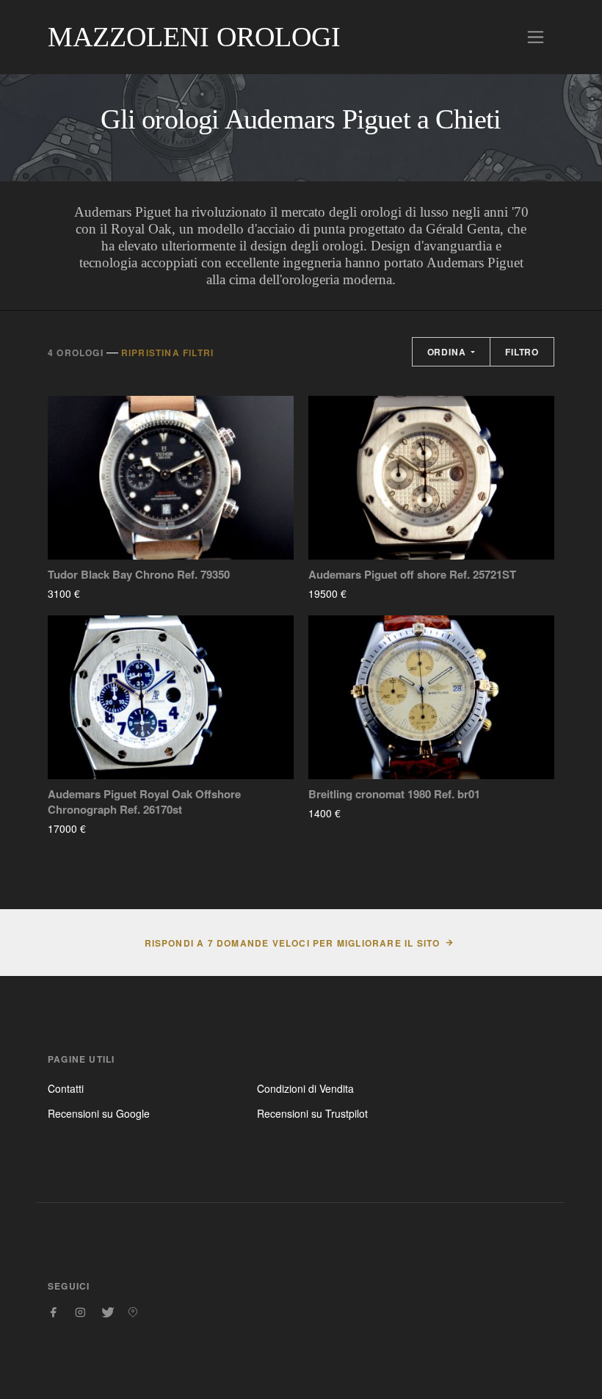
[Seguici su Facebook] (53, 1312)
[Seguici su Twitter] (106, 1312)
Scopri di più (123, 593)
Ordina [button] (448, 351)
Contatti (66, 1088)
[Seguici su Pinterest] (133, 1312)
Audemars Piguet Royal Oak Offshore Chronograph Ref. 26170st (144, 802)
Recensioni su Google (99, 1113)
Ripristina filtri (167, 352)
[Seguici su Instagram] (80, 1312)
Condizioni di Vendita (305, 1088)
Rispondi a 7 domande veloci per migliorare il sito (292, 943)
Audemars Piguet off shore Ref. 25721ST (412, 574)
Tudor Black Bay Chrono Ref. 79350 (139, 574)
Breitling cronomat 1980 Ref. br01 (394, 794)
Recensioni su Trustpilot (312, 1113)
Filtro (522, 351)
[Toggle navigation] (535, 37)
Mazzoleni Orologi (194, 36)
